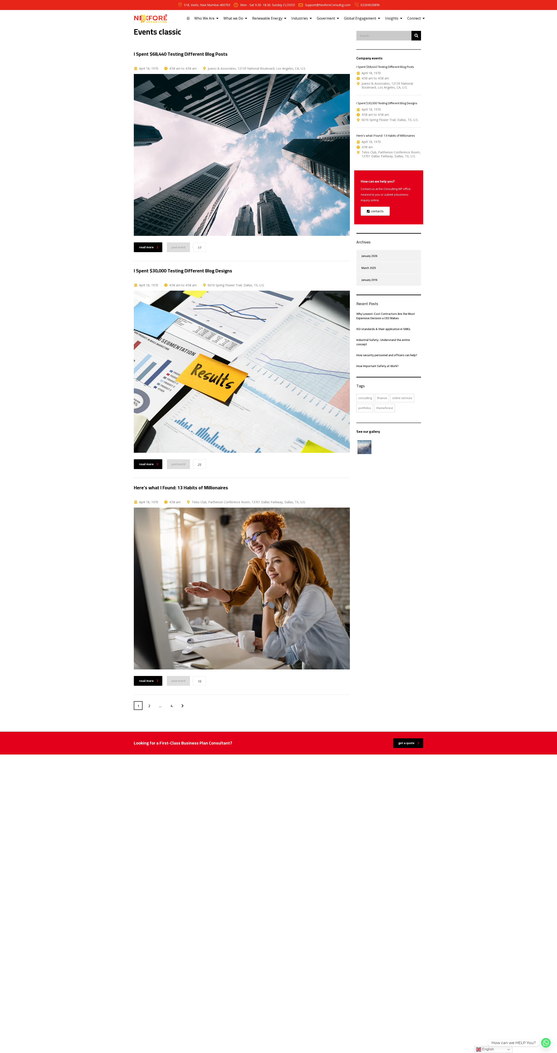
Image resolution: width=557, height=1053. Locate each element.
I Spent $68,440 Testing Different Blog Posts (385, 67)
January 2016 (369, 279)
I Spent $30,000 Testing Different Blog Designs (386, 103)
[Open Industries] (310, 18)
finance (382, 398)
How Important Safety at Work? (377, 366)
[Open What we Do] (246, 18)
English (487, 1049)
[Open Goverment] (338, 18)
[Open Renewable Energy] (285, 18)
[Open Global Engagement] (379, 18)
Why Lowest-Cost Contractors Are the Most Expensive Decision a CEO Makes (385, 316)
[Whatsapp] (546, 1043)
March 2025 (368, 267)
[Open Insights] (401, 18)
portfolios (364, 408)
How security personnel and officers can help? (386, 355)
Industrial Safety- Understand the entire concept (383, 342)
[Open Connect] (423, 18)
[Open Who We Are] (217, 18)
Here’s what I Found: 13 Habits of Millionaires (385, 135)
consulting (365, 398)
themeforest (384, 408)
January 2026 (369, 255)
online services (402, 398)
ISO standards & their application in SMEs (383, 329)
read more (146, 247)
